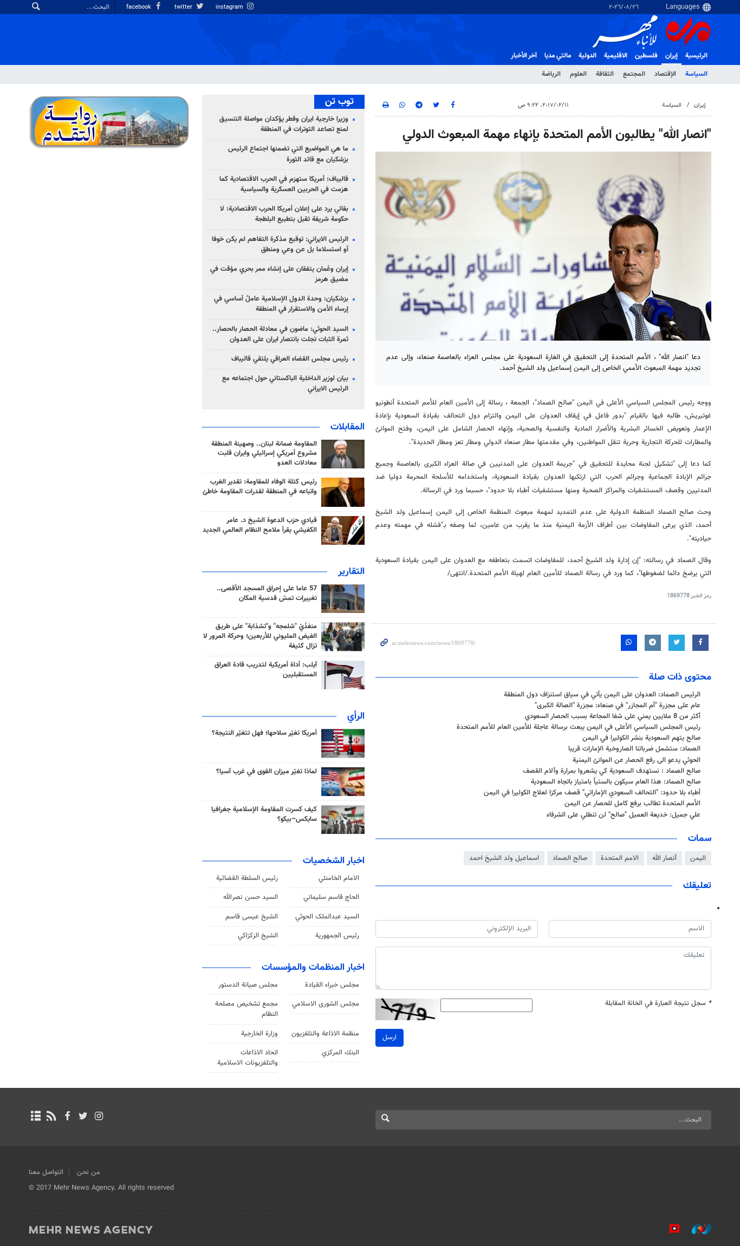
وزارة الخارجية (259, 1033)
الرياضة (551, 74)
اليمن (698, 858)
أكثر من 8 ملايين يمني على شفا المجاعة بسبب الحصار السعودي (612, 716)
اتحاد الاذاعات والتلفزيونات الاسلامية (247, 1057)
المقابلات (347, 427)
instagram (230, 7)
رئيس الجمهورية (337, 935)
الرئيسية (696, 55)
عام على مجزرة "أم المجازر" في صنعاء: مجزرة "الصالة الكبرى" (617, 705)
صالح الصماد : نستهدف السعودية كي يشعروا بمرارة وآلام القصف (611, 771)
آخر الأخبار (524, 55)
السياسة (696, 74)
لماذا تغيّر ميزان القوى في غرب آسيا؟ (266, 771)
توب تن (339, 102)
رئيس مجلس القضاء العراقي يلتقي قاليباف (289, 359)
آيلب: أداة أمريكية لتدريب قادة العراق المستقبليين (266, 670)
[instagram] (99, 1117)
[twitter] (83, 1117)
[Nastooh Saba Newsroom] (696, 1229)
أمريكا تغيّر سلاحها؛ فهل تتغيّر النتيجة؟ (264, 733)
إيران (671, 55)
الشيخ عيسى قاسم (251, 916)
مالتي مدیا (557, 55)
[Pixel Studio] (669, 1229)
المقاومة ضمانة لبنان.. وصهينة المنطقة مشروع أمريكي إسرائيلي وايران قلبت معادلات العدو (264, 454)
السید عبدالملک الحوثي (327, 916)
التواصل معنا (46, 1172)
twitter (184, 7)
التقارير (351, 572)
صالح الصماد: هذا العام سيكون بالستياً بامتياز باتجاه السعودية (615, 782)
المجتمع (634, 74)
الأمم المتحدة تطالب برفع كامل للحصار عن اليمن (632, 803)
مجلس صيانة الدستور (248, 985)
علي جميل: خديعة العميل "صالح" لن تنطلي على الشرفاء (623, 815)
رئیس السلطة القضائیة (247, 878)
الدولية (587, 55)
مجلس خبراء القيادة (332, 985)
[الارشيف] (35, 1117)
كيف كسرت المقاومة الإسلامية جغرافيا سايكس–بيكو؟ (264, 814)
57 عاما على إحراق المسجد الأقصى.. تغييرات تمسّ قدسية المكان (267, 593)
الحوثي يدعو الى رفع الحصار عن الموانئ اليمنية (636, 760)
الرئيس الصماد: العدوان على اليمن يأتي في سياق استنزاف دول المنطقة (602, 694)
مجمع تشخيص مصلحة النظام (246, 1009)
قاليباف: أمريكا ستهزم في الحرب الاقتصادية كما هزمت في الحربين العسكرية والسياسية (283, 184)
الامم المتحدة (620, 858)
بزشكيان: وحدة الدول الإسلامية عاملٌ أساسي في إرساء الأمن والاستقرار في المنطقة (281, 304)
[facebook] (67, 1117)
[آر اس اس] (51, 1117)
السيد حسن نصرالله (250, 897)
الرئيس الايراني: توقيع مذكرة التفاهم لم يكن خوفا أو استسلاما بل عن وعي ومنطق (280, 244)
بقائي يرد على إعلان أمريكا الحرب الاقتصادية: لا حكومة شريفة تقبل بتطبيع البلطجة (284, 214)
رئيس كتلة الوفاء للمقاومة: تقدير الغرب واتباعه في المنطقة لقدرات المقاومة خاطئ (260, 487)
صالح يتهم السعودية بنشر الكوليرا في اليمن (641, 738)
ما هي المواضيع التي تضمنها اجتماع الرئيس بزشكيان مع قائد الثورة (288, 154)
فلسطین (646, 55)
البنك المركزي (340, 1052)
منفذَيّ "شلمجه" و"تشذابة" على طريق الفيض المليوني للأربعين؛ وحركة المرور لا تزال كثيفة (260, 636)
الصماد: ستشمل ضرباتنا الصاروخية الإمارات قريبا (634, 748)
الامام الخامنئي (339, 878)
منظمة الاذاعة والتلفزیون (325, 1033)
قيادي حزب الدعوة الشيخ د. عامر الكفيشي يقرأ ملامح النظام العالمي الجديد (260, 525)
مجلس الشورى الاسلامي (325, 1004)
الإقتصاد (665, 74)
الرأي (356, 716)
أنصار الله (664, 858)
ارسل (389, 1037)
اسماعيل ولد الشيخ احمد (504, 858)
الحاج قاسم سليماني (331, 897)
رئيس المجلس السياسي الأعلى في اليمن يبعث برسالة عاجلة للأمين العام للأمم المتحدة (578, 727)
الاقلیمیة (615, 55)
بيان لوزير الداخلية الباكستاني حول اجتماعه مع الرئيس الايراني (285, 383)
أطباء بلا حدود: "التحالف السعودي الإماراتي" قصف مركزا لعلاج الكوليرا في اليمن (592, 792)
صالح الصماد (570, 858)
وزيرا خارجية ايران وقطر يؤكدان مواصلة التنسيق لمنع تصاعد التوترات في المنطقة (283, 124)
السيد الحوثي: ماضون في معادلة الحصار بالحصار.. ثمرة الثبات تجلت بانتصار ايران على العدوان (280, 334)
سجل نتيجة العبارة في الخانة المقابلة (658, 1004)
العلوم (578, 74)
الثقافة (605, 74)
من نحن (88, 1172)
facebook (139, 7)
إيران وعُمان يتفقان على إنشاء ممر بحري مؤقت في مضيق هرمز (279, 274)
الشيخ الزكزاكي (258, 935)
